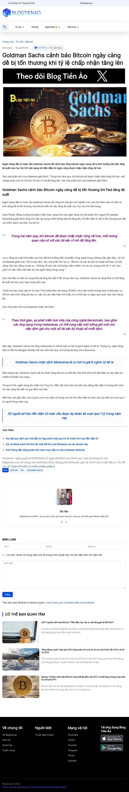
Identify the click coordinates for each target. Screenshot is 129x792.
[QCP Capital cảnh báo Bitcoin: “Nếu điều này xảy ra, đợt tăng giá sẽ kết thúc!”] (20, 632)
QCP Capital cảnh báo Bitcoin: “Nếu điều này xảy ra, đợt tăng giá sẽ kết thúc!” (77, 622)
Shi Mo (25, 48)
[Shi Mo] (64, 497)
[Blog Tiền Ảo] (21, 12)
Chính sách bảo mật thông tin (16, 787)
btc (22, 470)
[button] (4, 27)
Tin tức (19, 41)
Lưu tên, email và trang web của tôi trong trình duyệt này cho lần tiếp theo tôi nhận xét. (54, 554)
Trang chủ (7, 41)
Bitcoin (29, 41)
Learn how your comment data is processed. (70, 602)
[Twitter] (34, 476)
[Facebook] (27, 476)
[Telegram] (42, 476)
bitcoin (14, 470)
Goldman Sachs (35, 470)
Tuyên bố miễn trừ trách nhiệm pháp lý (33, 466)
